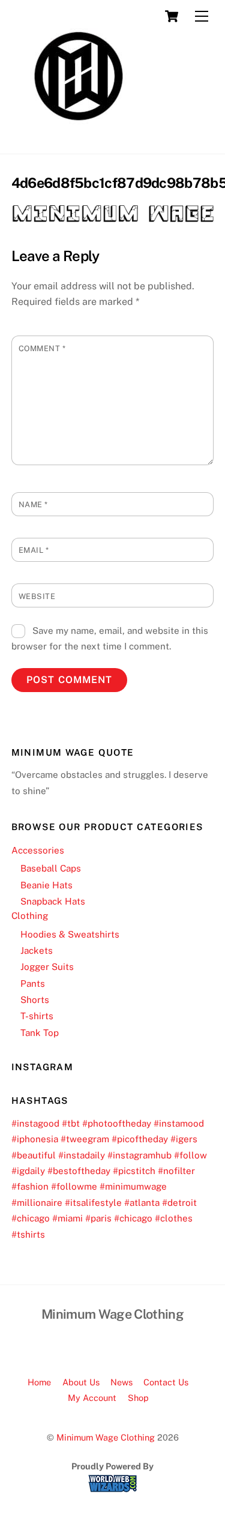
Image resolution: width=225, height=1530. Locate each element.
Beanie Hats (46, 885)
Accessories (37, 850)
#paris (98, 1218)
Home (39, 1382)
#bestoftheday (78, 1171)
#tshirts (28, 1234)
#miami (67, 1218)
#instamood (179, 1123)
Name (33, 504)
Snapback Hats (52, 901)
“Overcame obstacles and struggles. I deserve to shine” (109, 782)
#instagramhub (139, 1155)
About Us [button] (81, 1382)
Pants (32, 983)
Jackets (36, 950)
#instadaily (81, 1155)
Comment (42, 348)
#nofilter (176, 1171)
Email (34, 550)
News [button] (121, 1382)
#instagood (35, 1123)
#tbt (71, 1123)
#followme (74, 1186)
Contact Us (165, 1382)
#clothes (174, 1218)
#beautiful (33, 1155)
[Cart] (172, 16)
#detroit (179, 1202)
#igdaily (28, 1171)
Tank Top (39, 1033)
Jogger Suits (47, 967)
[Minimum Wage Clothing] (78, 138)
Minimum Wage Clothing (105, 1437)
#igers (183, 1139)
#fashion (30, 1186)
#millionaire (36, 1202)
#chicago (30, 1218)
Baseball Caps (50, 868)
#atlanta (142, 1202)
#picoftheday (140, 1139)
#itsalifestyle (93, 1202)
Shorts (34, 1000)
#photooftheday (116, 1123)
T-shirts (36, 1016)
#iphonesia (34, 1139)
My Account (92, 1398)
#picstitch (134, 1171)
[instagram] (126, 1344)
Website (37, 596)
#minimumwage (133, 1186)
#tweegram (85, 1139)
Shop (138, 1398)
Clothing (29, 916)
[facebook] (97, 1344)
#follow (190, 1155)
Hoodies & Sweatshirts (69, 934)
